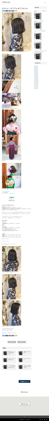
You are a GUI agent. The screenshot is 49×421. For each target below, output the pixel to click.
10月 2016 (35, 88)
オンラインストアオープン (38, 41)
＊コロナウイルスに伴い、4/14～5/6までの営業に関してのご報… (11, 366)
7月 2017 (35, 84)
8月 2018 (35, 70)
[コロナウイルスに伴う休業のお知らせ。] (37, 36)
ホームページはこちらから (6, 191)
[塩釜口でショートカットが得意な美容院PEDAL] (37, 16)
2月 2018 (35, 78)
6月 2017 (35, 85)
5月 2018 (35, 75)
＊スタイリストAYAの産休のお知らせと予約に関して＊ (27, 366)
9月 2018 (35, 69)
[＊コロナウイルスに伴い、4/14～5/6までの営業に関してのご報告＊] (37, 56)
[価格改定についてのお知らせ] (37, 25)
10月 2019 (35, 68)
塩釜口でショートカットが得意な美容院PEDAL (11, 352)
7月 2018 (35, 71)
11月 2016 (35, 87)
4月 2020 (35, 67)
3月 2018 (35, 77)
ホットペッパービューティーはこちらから (8, 193)
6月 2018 (35, 74)
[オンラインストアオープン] (37, 46)
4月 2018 (35, 76)
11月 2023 (35, 66)
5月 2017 (35, 86)
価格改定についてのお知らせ (38, 21)
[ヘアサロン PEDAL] (6, 2)
